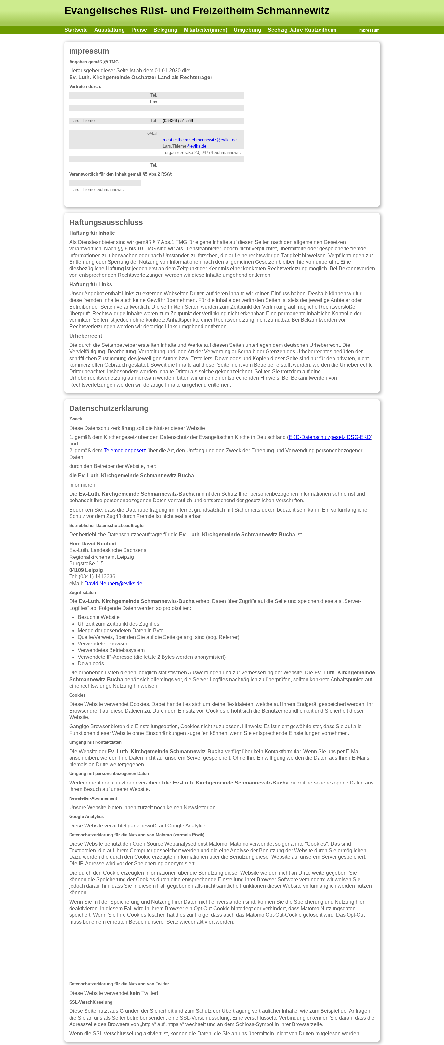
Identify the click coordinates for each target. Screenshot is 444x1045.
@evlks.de (196, 146)
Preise (139, 30)
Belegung (165, 30)
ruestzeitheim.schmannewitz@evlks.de (200, 139)
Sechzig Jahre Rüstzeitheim (302, 30)
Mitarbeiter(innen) (205, 30)
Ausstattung (109, 30)
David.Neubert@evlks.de (113, 583)
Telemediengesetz (125, 450)
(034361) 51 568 (178, 120)
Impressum (369, 30)
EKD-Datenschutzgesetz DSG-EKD (330, 437)
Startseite (76, 30)
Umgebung (247, 30)
